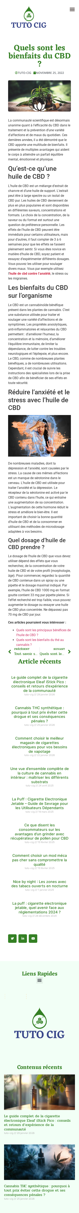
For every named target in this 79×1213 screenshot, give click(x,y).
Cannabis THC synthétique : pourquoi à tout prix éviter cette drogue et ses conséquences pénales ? (39, 714)
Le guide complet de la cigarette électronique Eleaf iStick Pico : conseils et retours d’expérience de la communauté (39, 684)
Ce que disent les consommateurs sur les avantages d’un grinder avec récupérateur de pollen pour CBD (39, 831)
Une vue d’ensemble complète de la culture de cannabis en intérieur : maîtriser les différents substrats (39, 775)
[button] (72, 9)
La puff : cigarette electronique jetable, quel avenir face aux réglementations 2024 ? (39, 907)
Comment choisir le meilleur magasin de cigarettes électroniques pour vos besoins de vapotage (39, 745)
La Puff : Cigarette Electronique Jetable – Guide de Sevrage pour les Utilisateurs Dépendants (39, 803)
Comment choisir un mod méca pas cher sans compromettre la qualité (39, 859)
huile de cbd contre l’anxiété (30, 273)
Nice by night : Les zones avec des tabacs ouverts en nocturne (39, 884)
